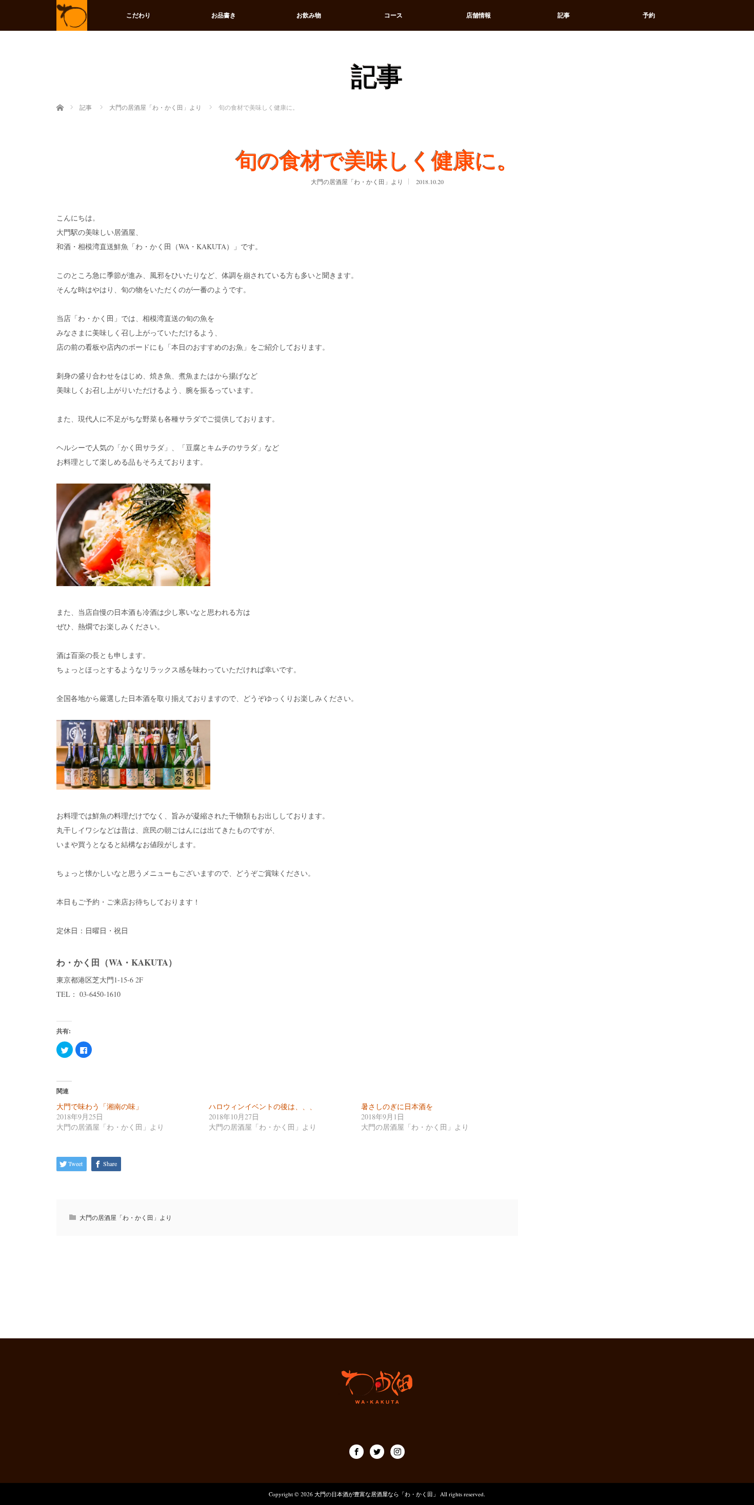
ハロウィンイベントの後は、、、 (262, 1106)
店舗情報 (478, 15)
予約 (649, 15)
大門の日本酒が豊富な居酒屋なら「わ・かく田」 (376, 1494)
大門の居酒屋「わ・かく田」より (357, 181)
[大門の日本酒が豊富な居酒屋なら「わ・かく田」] (71, 15)
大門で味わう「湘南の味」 (99, 1106)
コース (393, 15)
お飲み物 (308, 15)
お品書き (223, 15)
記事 (564, 15)
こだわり (138, 15)
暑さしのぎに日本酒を (397, 1106)
